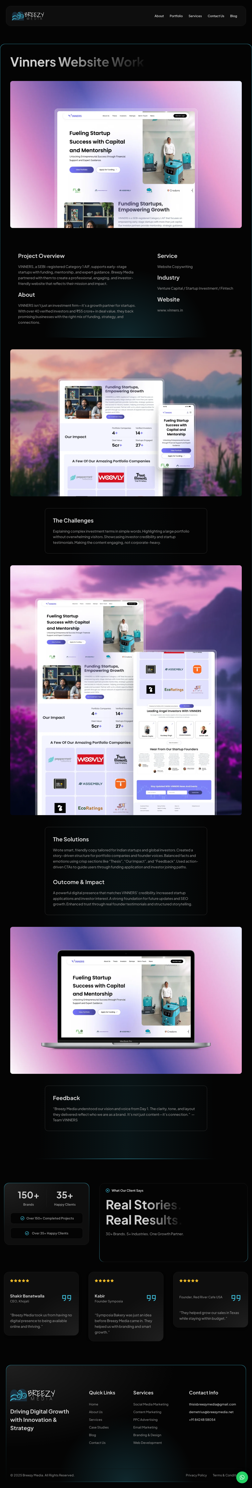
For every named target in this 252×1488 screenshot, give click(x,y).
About (159, 16)
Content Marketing (147, 1412)
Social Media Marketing (151, 1404)
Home (93, 1404)
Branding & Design (147, 1435)
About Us (96, 1412)
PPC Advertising (145, 1419)
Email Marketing (145, 1427)
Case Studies (99, 1427)
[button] (242, 1477)
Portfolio (176, 16)
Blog (233, 16)
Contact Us (216, 16)
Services (195, 16)
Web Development (147, 1443)
